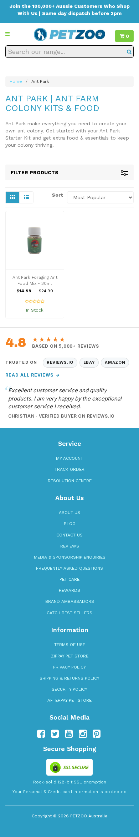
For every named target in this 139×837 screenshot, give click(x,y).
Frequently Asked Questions (69, 568)
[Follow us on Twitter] (55, 733)
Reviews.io (60, 362)
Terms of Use (69, 644)
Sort (57, 195)
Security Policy (69, 689)
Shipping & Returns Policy (69, 678)
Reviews (69, 546)
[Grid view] (12, 197)
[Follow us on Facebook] (41, 733)
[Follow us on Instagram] (83, 733)
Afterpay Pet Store (69, 700)
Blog (70, 523)
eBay (89, 362)
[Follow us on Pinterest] (97, 733)
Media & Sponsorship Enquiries (69, 557)
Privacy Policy (69, 667)
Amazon (115, 362)
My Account (69, 458)
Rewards (69, 590)
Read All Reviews (32, 375)
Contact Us (69, 535)
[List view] (26, 197)
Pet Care (69, 579)
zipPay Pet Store (69, 656)
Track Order (69, 469)
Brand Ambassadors (69, 601)
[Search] (129, 51)
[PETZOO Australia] (69, 34)
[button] (7, 34)
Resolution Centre (70, 480)
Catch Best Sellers (69, 612)
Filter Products (34, 172)
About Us (69, 512)
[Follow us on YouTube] (69, 733)
